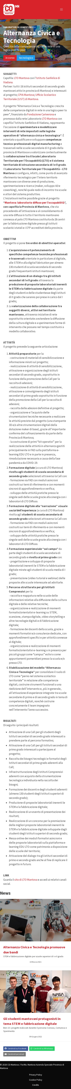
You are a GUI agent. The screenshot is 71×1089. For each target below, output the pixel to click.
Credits (35, 1085)
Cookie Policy (35, 1079)
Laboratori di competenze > (19, 27)
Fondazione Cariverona (40, 114)
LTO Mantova (21, 78)
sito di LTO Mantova (25, 879)
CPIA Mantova (26, 95)
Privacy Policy (35, 1074)
